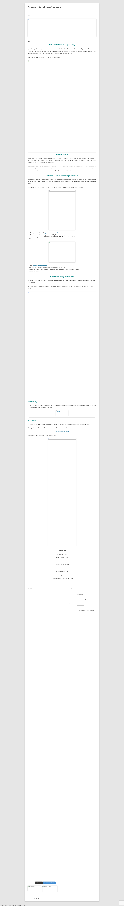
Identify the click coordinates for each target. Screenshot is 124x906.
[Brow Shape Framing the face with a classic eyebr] (59, 701)
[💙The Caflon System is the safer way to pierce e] (59, 830)
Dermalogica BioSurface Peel (83, 599)
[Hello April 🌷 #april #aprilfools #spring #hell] (59, 665)
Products (62, 12)
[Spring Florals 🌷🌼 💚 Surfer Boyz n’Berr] (41, 610)
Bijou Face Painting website (62, 431)
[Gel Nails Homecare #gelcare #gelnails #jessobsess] (32, 743)
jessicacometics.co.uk (51, 233)
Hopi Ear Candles (80, 605)
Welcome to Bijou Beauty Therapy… (44, 7)
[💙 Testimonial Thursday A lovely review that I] (32, 617)
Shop (29, 15)
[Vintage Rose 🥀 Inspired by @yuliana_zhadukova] (50, 706)
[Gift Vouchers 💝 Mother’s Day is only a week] (59, 749)
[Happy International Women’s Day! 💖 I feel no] (32, 838)
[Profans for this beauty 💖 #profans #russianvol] (32, 697)
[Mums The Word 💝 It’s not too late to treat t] (50, 761)
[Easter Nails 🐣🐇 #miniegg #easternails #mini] (41, 808)
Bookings (70, 12)
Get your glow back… (81, 615)
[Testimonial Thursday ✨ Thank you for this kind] (41, 708)
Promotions (54, 12)
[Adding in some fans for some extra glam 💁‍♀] (50, 670)
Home (29, 12)
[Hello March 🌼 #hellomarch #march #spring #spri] (50, 803)
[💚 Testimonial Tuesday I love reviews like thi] (59, 623)
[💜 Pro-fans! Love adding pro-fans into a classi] (50, 614)
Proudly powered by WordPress (34, 898)
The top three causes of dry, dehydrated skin (86, 610)
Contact (87, 12)
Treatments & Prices (44, 12)
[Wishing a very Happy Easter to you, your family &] (32, 670)
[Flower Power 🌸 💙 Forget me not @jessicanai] (41, 671)
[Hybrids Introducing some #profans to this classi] (41, 743)
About (34, 12)
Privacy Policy (80, 594)
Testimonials (79, 12)
